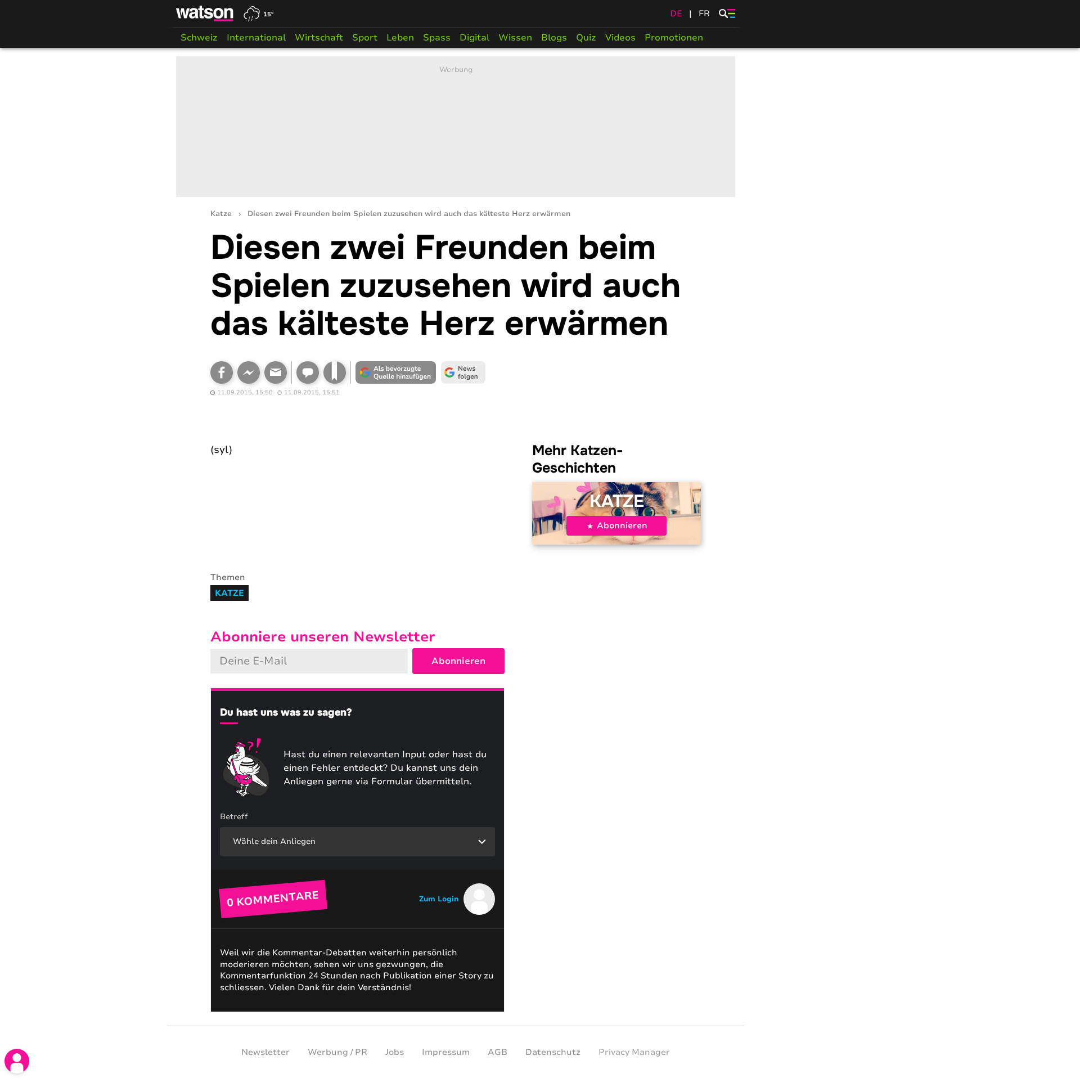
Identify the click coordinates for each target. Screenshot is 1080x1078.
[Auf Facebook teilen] (221, 372)
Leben (400, 38)
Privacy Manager (634, 1052)
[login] (16, 1061)
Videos (620, 38)
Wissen (515, 38)
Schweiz (199, 38)
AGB (497, 1052)
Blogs (554, 38)
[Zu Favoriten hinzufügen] (334, 372)
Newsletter (265, 1052)
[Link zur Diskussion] (307, 372)
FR (704, 13)
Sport (364, 38)
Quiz (586, 38)
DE (676, 13)
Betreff (234, 816)
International (256, 38)
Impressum (446, 1052)
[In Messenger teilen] (248, 372)
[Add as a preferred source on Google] (396, 372)
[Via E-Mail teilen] (275, 372)
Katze (221, 214)
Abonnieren (622, 525)
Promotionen (674, 38)
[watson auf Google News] (463, 372)
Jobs (394, 1052)
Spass (437, 38)
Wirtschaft (319, 38)
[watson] (205, 13)
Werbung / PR (337, 1052)
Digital (474, 38)
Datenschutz (552, 1052)
